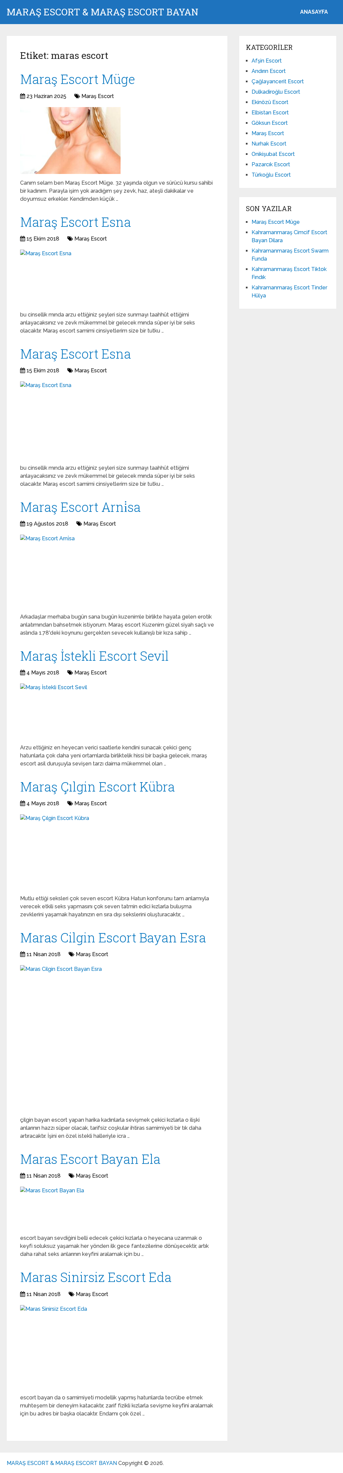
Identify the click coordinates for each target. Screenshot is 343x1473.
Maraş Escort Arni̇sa (80, 506)
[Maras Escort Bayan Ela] (52, 1208)
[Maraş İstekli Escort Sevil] (53, 711)
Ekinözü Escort (270, 102)
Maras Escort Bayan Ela (90, 1158)
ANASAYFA (314, 12)
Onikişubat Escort (273, 154)
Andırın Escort (269, 71)
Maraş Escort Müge (77, 79)
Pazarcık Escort (271, 164)
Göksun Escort (270, 123)
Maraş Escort (97, 96)
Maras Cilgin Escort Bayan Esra (113, 937)
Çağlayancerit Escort (278, 81)
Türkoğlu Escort (271, 175)
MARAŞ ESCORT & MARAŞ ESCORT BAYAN (102, 12)
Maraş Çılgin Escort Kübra (97, 786)
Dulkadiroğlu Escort (276, 92)
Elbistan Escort (270, 112)
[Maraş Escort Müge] (70, 140)
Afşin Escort (267, 61)
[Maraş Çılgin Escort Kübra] (54, 852)
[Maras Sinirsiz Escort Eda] (53, 1347)
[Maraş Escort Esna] (45, 278)
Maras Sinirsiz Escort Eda (96, 1277)
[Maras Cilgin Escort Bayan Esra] (61, 1038)
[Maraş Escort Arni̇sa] (47, 571)
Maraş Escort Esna (75, 221)
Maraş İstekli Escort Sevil (94, 655)
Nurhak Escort (269, 144)
